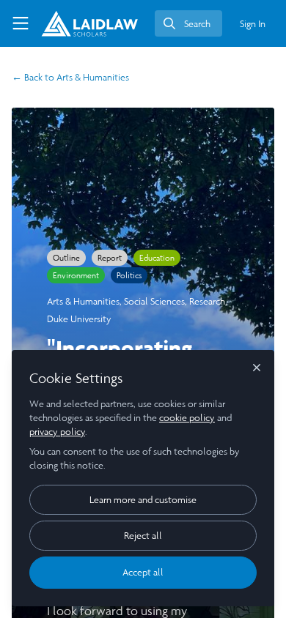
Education (157, 258)
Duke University (79, 319)
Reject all (143, 535)
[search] (188, 23)
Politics (129, 275)
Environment (76, 275)
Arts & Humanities (70, 77)
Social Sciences (154, 301)
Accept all (143, 572)
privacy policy (57, 431)
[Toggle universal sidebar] (20, 23)
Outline (66, 258)
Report (110, 258)
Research (207, 301)
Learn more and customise (143, 500)
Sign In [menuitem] (252, 24)
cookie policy (187, 418)
